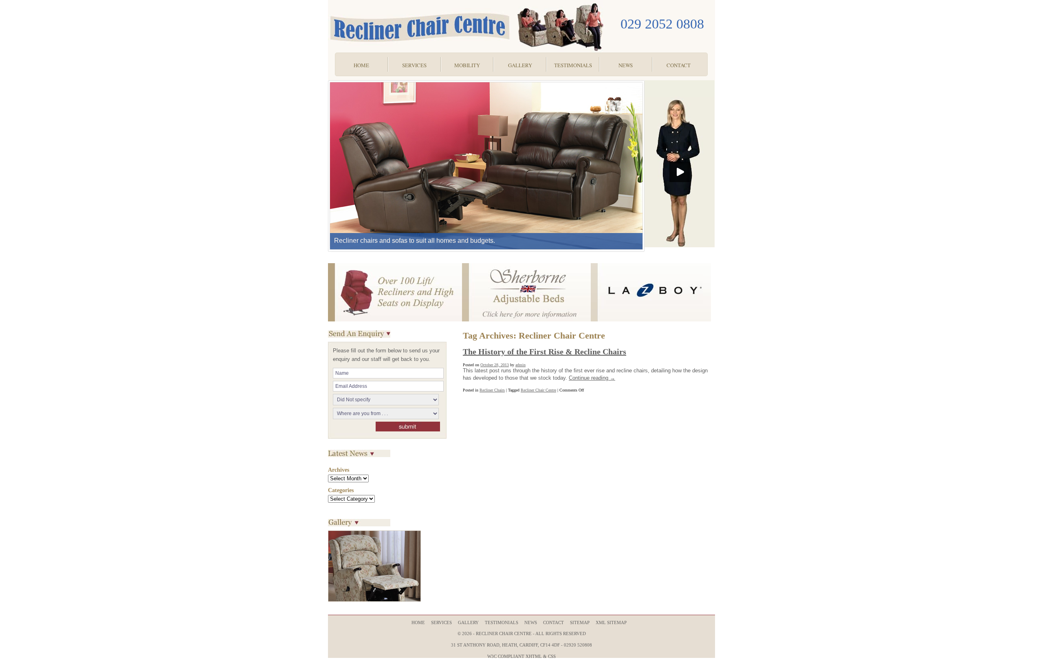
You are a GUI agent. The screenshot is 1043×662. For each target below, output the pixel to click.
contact (553, 622)
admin (520, 365)
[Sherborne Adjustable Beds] (526, 320)
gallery (468, 622)
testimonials (501, 622)
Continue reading (592, 378)
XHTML (534, 656)
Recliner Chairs (492, 390)
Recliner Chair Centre (538, 390)
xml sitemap (611, 622)
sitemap (580, 622)
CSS (552, 656)
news (530, 622)
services (441, 622)
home (418, 622)
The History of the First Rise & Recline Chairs (544, 351)
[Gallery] (374, 600)
